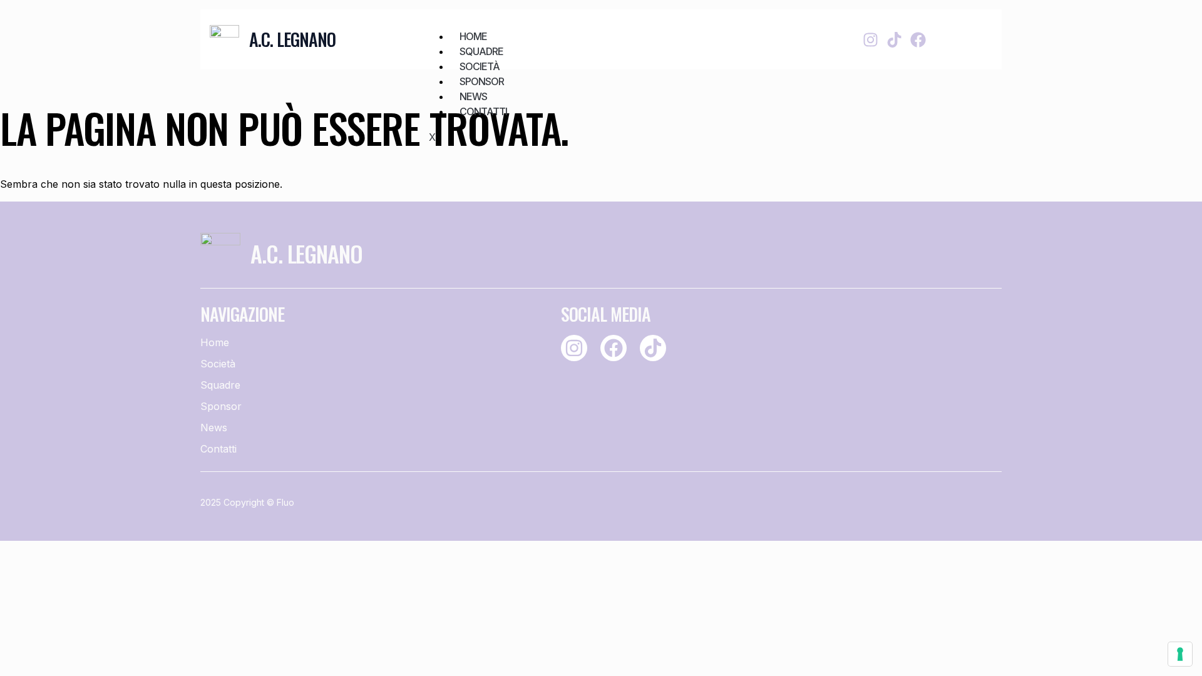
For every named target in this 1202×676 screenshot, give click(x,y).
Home (473, 36)
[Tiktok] (894, 40)
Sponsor (482, 81)
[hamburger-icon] (773, 29)
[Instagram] (870, 40)
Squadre (481, 51)
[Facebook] (918, 40)
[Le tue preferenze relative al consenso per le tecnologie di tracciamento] (1180, 654)
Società (480, 66)
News (473, 96)
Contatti (483, 111)
